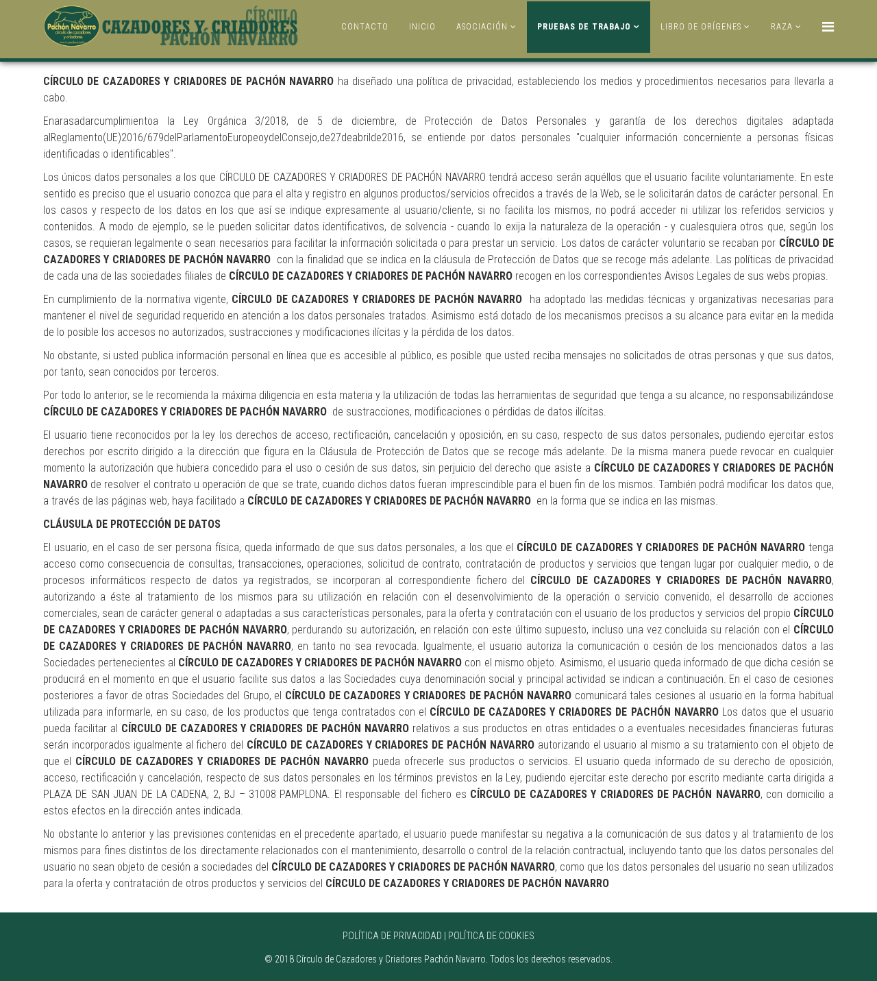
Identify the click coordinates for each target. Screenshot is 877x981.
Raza (782, 27)
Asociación (482, 27)
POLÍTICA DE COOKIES (491, 935)
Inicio (422, 27)
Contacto (364, 27)
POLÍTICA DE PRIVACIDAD (392, 935)
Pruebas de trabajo (584, 27)
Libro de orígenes (700, 27)
